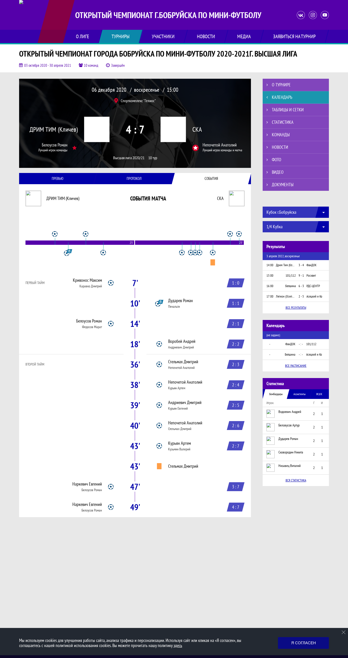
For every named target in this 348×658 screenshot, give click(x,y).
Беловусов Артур (289, 425)
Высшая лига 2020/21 (128, 157)
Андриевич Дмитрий (181, 347)
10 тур (152, 157)
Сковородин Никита (290, 452)
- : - (301, 344)
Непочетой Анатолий (220, 145)
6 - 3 (301, 286)
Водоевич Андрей (289, 412)
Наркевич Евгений (87, 484)
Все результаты (296, 307)
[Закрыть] (343, 632)
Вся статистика (296, 480)
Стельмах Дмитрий (183, 361)
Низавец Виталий (289, 466)
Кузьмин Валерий (179, 449)
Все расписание (295, 366)
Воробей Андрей (181, 341)
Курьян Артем (176, 388)
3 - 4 (301, 265)
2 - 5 (301, 296)
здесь (177, 645)
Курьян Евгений (178, 408)
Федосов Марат (92, 327)
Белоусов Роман (55, 145)
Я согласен (303, 643)
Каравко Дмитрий (90, 286)
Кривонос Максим (87, 280)
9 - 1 (301, 275)
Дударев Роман (180, 300)
